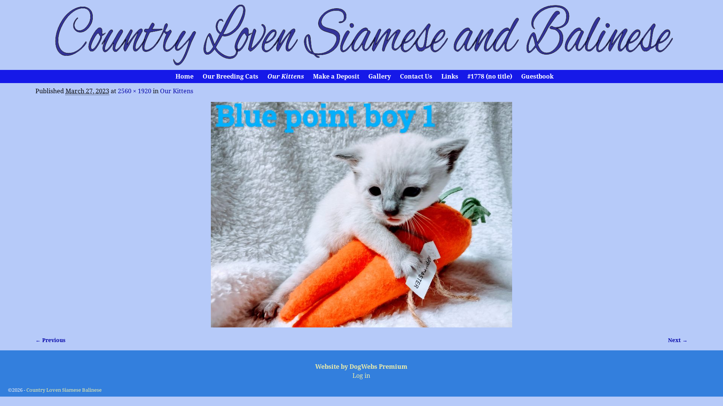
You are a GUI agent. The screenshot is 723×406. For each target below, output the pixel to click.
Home (184, 76)
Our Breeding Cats (230, 76)
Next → (678, 340)
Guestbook (537, 76)
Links (449, 76)
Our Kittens (285, 76)
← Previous (50, 340)
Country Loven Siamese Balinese (64, 390)
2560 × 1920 (134, 91)
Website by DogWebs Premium (361, 366)
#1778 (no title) (489, 76)
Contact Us (416, 76)
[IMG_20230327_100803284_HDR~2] (361, 214)
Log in (361, 375)
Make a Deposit (336, 76)
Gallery (379, 76)
